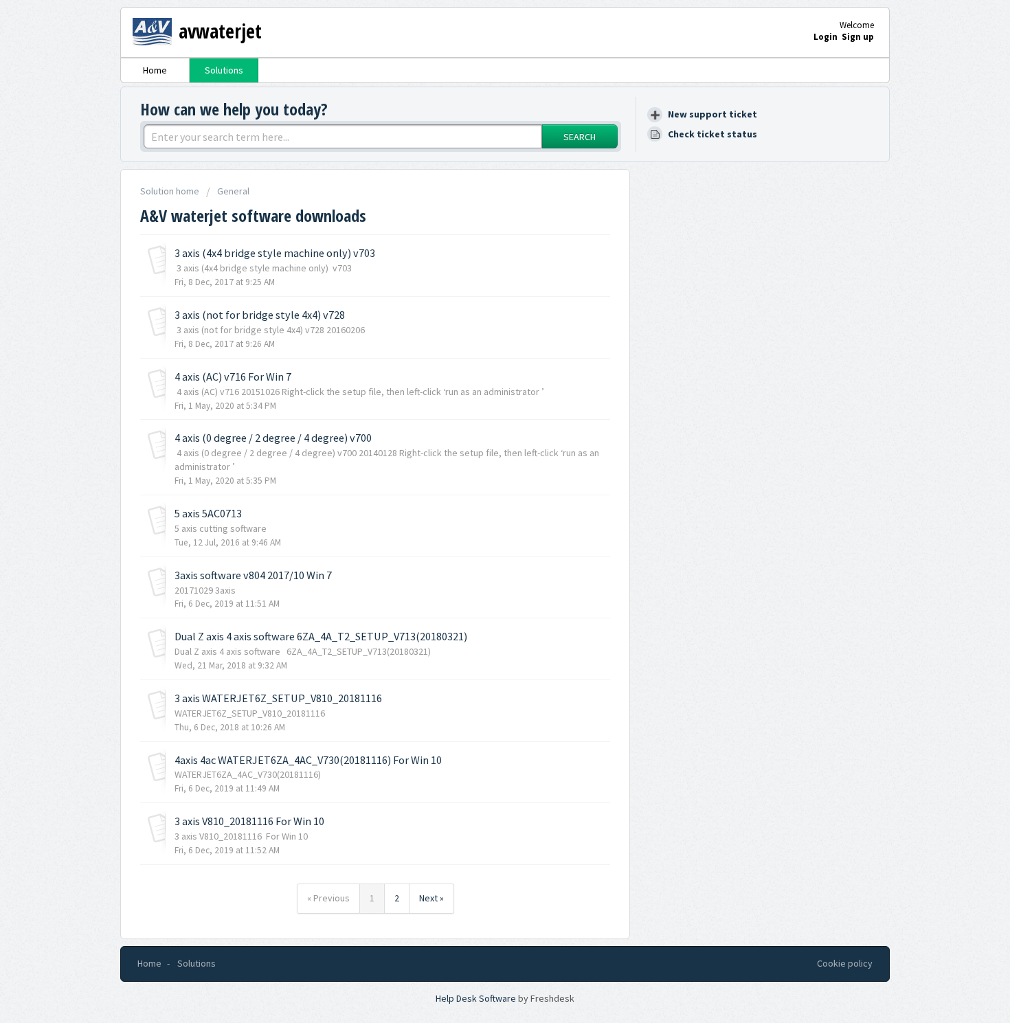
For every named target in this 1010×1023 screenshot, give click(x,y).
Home (155, 70)
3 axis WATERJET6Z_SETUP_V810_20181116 (278, 698)
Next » (431, 898)
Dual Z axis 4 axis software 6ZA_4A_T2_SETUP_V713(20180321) (321, 636)
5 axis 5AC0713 (208, 513)
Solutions (224, 70)
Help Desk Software (477, 998)
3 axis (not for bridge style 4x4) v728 (260, 315)
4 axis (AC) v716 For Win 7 (233, 376)
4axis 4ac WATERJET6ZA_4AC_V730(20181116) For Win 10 (308, 760)
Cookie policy (845, 963)
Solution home (170, 191)
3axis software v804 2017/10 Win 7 (253, 575)
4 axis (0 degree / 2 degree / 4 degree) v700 (273, 438)
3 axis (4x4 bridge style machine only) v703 (275, 253)
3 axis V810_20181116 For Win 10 (249, 821)
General (233, 191)
